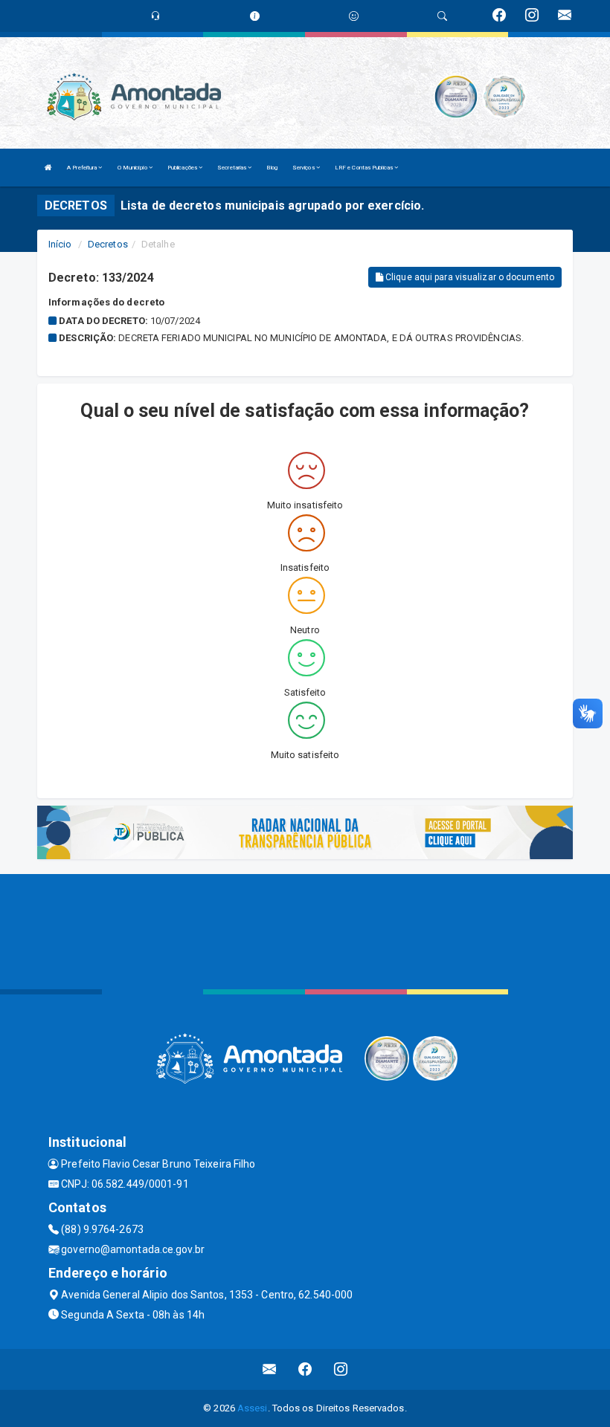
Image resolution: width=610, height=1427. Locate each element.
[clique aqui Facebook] (305, 1369)
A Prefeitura (82, 167)
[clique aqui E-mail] (270, 1369)
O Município (133, 167)
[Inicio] (48, 168)
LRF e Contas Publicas (364, 167)
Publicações (183, 167)
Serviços (304, 167)
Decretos (108, 244)
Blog (271, 167)
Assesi (252, 1408)
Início (60, 244)
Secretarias (232, 167)
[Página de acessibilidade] (354, 16)
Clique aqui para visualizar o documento (468, 277)
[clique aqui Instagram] (341, 1369)
